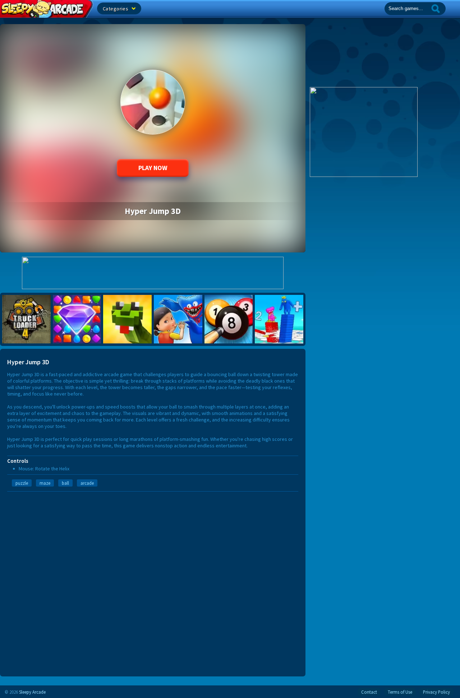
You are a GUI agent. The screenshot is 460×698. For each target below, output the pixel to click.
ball (65, 483)
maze (45, 483)
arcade (87, 483)
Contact (369, 692)
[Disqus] (152, 581)
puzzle (21, 483)
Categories (116, 8)
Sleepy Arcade (32, 692)
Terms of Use (400, 692)
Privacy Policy (436, 692)
